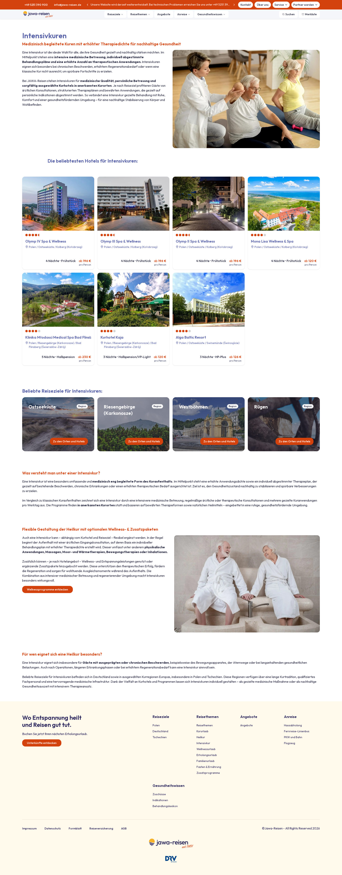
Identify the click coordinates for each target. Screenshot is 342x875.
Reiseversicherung (101, 828)
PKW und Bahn (293, 737)
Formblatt (75, 828)
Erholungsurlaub (207, 755)
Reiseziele (113, 14)
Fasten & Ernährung (209, 767)
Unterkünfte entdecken (42, 743)
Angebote (163, 14)
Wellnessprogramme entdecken (47, 589)
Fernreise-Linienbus (296, 731)
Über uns (263, 5)
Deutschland (160, 731)
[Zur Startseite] (38, 14)
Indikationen (160, 800)
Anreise (182, 14)
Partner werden (303, 5)
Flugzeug (289, 743)
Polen (156, 725)
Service (279, 5)
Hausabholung (293, 725)
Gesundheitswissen (209, 14)
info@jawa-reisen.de (67, 5)
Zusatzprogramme (208, 773)
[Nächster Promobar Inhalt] (234, 4)
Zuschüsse (159, 794)
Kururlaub (202, 731)
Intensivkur (203, 743)
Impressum (29, 828)
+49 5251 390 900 (36, 5)
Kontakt (245, 5)
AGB (124, 828)
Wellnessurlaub (206, 749)
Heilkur (201, 737)
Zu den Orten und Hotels (69, 441)
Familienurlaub (206, 761)
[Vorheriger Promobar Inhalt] (87, 4)
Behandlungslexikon (165, 806)
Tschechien (160, 737)
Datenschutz (53, 828)
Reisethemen (138, 14)
